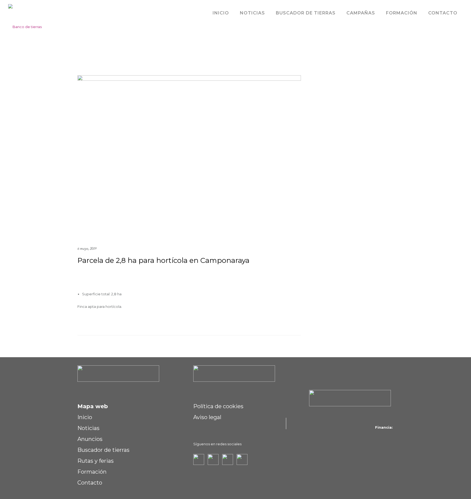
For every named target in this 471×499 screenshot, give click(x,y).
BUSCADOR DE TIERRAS (306, 13)
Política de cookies (218, 406)
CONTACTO (442, 13)
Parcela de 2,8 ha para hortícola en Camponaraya (163, 260)
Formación (92, 471)
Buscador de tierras (103, 450)
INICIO (221, 13)
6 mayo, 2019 (86, 248)
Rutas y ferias (95, 461)
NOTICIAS (252, 13)
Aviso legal (207, 417)
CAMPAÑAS (360, 13)
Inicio (84, 417)
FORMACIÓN (401, 13)
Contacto (89, 482)
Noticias (88, 428)
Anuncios (89, 439)
